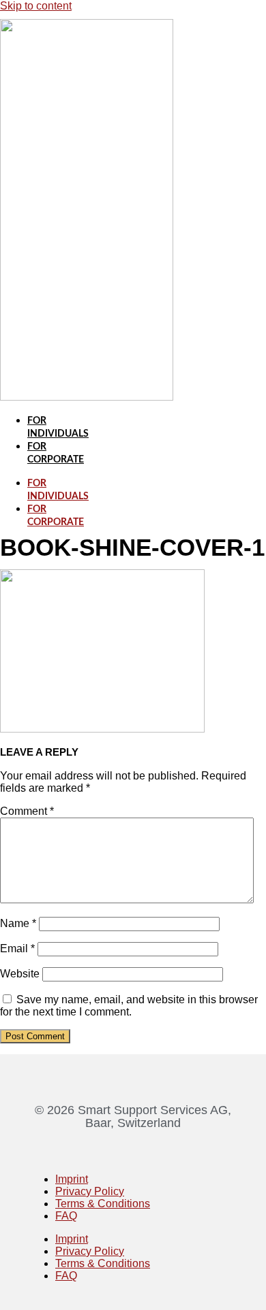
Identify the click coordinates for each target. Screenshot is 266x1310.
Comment (27, 811)
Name (18, 923)
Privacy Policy (89, 1191)
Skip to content (36, 6)
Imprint (71, 1179)
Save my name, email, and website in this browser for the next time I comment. (129, 1006)
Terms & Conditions (102, 1203)
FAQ (66, 1216)
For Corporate (55, 516)
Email (17, 948)
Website (20, 973)
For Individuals (58, 490)
